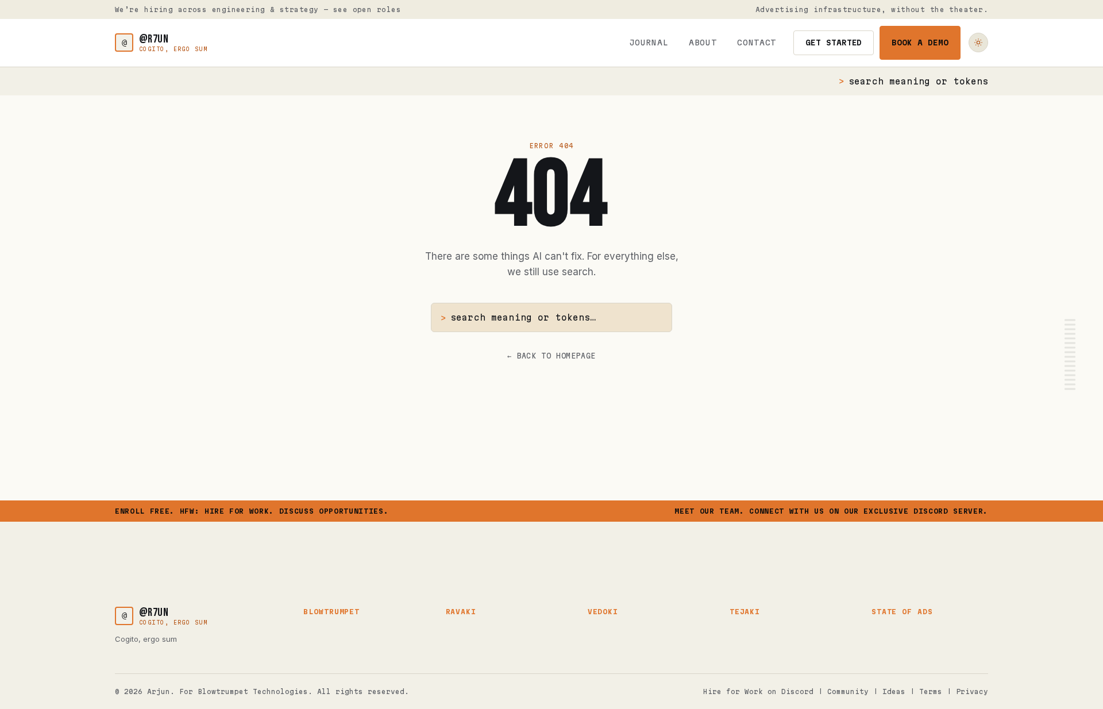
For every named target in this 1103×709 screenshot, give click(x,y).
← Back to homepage (551, 356)
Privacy (972, 691)
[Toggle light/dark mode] (978, 42)
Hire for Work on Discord (758, 691)
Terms (930, 691)
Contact (756, 42)
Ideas (893, 691)
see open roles (367, 9)
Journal (649, 42)
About (702, 42)
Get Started (833, 42)
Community (848, 691)
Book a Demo (920, 42)
